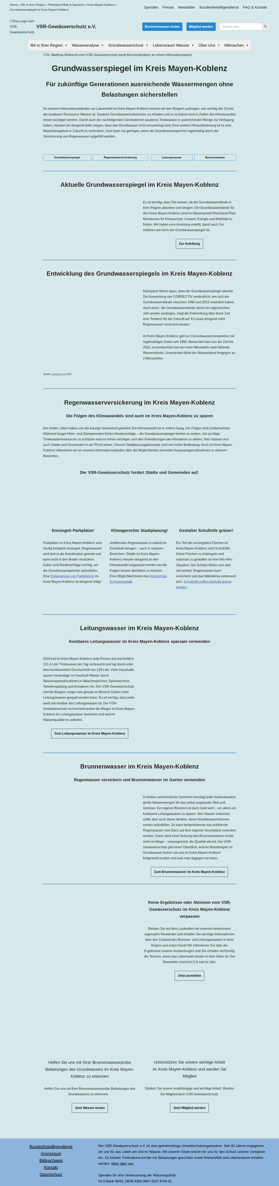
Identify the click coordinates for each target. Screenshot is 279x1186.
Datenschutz (51, 1174)
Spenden (151, 7)
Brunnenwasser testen (162, 26)
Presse (168, 7)
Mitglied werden (201, 26)
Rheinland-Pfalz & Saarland (66, 4)
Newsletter (186, 7)
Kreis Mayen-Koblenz (101, 4)
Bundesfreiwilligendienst (219, 7)
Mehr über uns (122, 1163)
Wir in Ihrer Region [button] (46, 45)
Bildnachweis (51, 1160)
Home (14, 4)
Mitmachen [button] (234, 45)
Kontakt (51, 1167)
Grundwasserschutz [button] (126, 45)
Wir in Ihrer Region (33, 4)
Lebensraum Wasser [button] (171, 45)
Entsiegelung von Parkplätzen (72, 576)
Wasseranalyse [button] (85, 45)
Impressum (51, 1153)
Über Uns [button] (207, 45)
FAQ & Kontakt (255, 7)
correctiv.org (58, 374)
